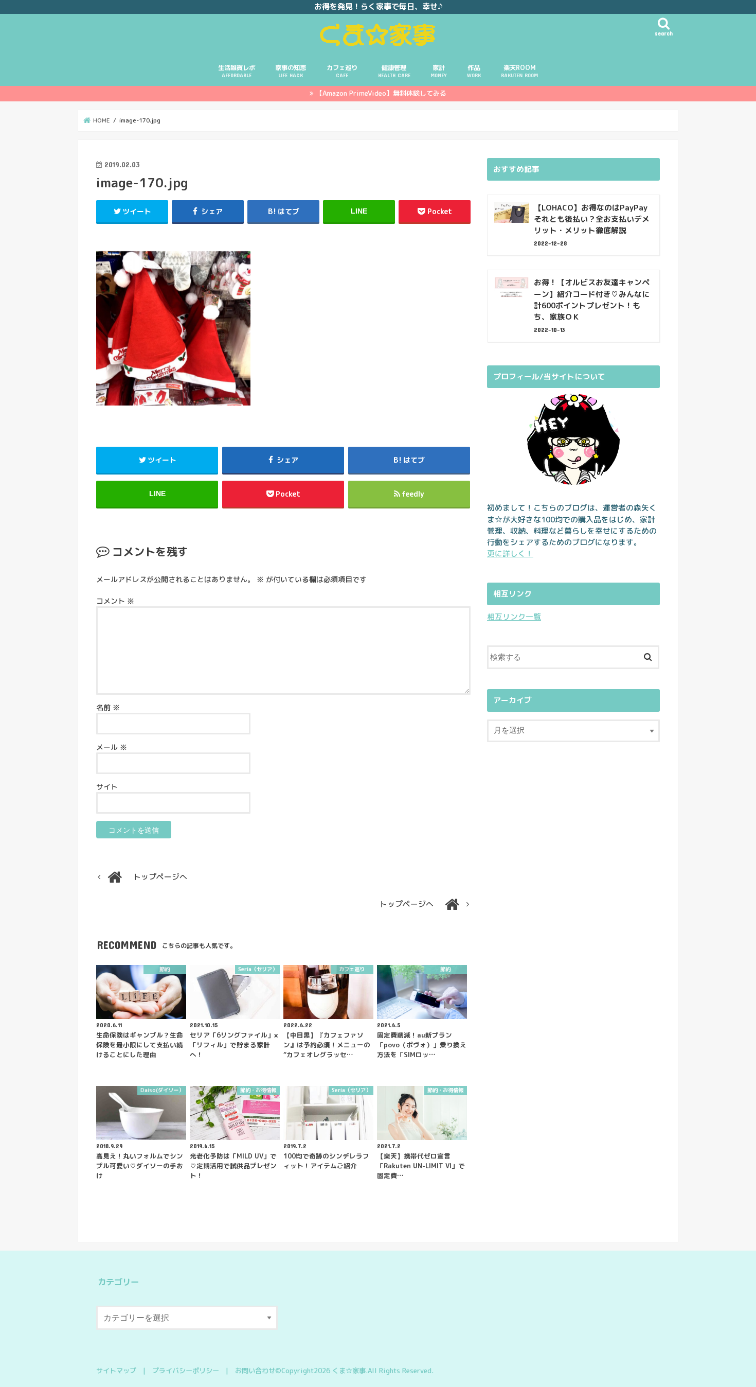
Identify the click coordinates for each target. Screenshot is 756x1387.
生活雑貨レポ (236, 70)
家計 (438, 70)
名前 (108, 707)
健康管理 (394, 70)
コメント (115, 601)
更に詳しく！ (510, 553)
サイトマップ (116, 1370)
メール (111, 747)
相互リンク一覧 (514, 616)
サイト (107, 787)
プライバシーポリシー (185, 1370)
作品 (474, 70)
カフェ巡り (342, 70)
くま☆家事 (349, 1370)
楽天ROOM (519, 70)
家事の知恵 (290, 70)
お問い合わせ (255, 1370)
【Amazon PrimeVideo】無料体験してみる (381, 93)
